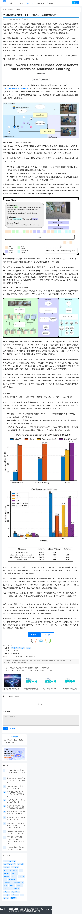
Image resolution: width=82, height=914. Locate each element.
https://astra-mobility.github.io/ (15, 88)
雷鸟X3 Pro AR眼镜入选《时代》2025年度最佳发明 (15, 794)
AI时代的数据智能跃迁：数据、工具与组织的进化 (31, 689)
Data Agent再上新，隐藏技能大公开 (69, 689)
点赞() (35, 635)
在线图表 (40, 3)
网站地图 (30, 911)
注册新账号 (13, 728)
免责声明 (37, 911)
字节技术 (14, 648)
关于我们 (50, 3)
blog (41, 911)
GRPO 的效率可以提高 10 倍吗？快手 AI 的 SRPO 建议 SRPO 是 (31, 670)
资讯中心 (29, 3)
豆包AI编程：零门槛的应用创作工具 (50, 689)
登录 (5, 728)
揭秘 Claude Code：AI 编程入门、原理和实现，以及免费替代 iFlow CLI (16, 825)
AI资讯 (18, 9)
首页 (4, 9)
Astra (28, 648)
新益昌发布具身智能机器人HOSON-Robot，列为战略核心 (16, 780)
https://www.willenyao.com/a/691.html (24, 656)
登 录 (75, 3)
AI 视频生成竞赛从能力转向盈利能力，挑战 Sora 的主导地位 (29, 668)
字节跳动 (22, 648)
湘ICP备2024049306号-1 (18, 911)
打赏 (48, 635)
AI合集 (20, 3)
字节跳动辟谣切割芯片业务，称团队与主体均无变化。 (12, 689)
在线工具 (12, 3)
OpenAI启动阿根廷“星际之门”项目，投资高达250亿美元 (16, 772)
